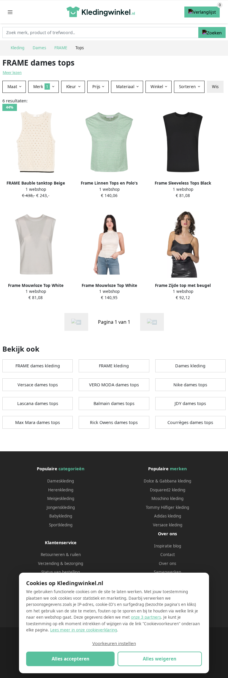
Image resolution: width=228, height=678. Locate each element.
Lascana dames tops (37, 403)
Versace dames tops (38, 385)
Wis (215, 86)
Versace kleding (167, 525)
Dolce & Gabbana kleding (167, 481)
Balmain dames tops (114, 403)
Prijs (96, 86)
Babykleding (60, 516)
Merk (40, 86)
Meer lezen (12, 72)
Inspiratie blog (167, 546)
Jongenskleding (61, 507)
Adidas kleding (167, 516)
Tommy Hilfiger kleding (167, 507)
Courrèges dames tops (190, 422)
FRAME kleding (114, 366)
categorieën (71, 468)
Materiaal (125, 86)
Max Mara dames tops (37, 422)
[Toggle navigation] (10, 12)
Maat (12, 86)
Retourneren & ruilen (61, 554)
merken (178, 468)
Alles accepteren (70, 659)
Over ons (167, 563)
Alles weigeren (159, 659)
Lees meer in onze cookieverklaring (83, 630)
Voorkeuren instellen (114, 643)
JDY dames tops (190, 403)
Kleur (71, 86)
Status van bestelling (60, 572)
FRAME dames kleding (37, 366)
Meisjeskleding (60, 498)
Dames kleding (190, 366)
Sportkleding (60, 525)
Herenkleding (60, 490)
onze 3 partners (146, 617)
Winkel (157, 86)
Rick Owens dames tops (114, 422)
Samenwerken (167, 572)
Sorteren (188, 86)
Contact (167, 554)
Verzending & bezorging (60, 563)
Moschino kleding (167, 498)
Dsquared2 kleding (167, 490)
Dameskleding (60, 481)
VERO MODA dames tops (114, 385)
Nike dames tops (190, 385)
